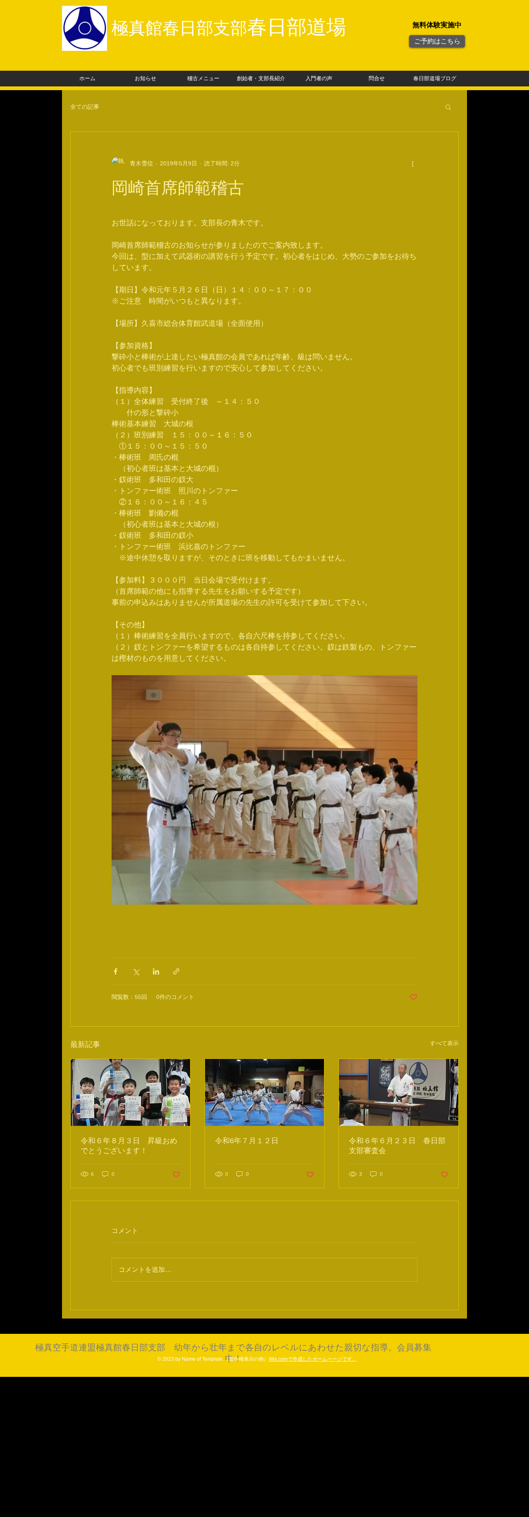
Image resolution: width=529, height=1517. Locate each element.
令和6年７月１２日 (247, 1141)
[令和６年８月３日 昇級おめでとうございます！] (130, 1092)
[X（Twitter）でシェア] (136, 971)
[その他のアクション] (412, 163)
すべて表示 (444, 1043)
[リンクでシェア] (176, 971)
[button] (448, 106)
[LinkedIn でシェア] (156, 971)
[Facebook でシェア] (115, 971)
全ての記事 (84, 106)
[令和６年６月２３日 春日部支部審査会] (398, 1092)
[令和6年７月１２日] (264, 1092)
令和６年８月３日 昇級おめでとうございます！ (129, 1146)
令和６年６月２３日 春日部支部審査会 (397, 1146)
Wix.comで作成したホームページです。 (313, 1359)
